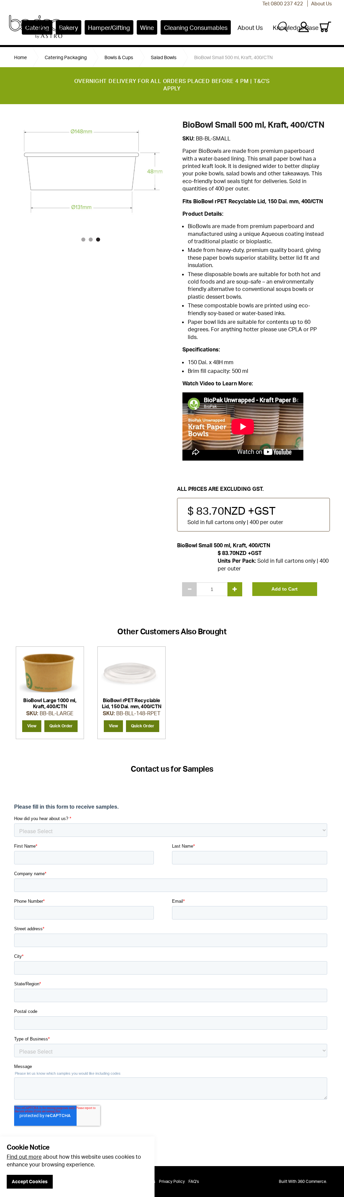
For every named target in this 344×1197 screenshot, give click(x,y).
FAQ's (193, 1181)
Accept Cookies (30, 1181)
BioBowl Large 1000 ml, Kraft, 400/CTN (49, 703)
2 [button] (91, 240)
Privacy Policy (172, 1181)
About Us (321, 3)
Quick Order (61, 725)
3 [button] (98, 240)
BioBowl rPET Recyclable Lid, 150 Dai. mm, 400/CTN (132, 703)
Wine (147, 27)
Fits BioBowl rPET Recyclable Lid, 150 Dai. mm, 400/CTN (252, 201)
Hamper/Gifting (109, 27)
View (31, 725)
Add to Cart (284, 589)
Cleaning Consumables (195, 27)
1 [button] (83, 240)
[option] (50, 692)
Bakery (68, 27)
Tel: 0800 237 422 (282, 3)
